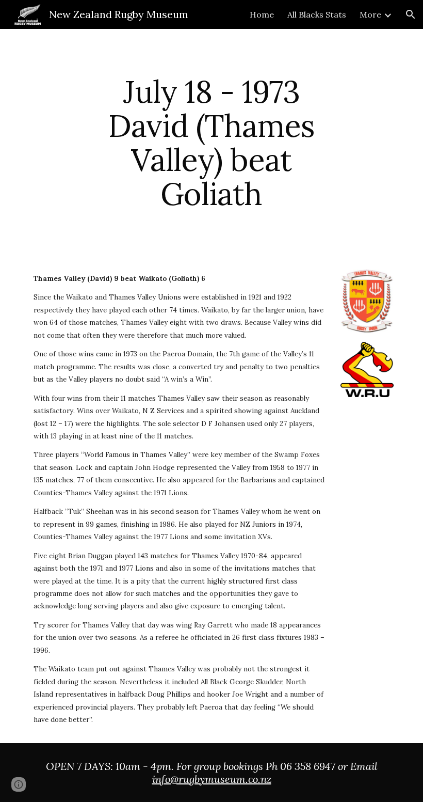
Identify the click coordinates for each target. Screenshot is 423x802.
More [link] (370, 14)
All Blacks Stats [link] (316, 14)
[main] (212, 142)
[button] (410, 14)
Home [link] (262, 14)
